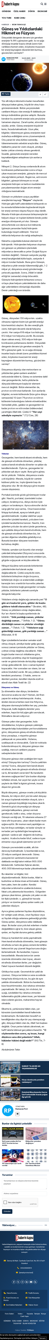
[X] (18, 1282)
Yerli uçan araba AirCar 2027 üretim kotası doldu (11, 1143)
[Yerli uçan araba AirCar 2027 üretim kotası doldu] (13, 1134)
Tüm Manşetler (34, 1298)
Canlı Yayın (24, 1316)
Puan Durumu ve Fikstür (11, 1299)
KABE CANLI (19, 18)
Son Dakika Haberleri (14, 1305)
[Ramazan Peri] (7, 1111)
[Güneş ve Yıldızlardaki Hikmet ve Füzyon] (24, 77)
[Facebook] (14, 1282)
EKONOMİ (42, 11)
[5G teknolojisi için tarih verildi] (13, 1156)
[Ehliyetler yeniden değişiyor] (36, 1134)
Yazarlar (30, 1314)
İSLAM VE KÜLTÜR (29, 1323)
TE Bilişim (30, 1330)
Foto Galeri (9, 1314)
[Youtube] (31, 1282)
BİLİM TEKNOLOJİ (19, 24)
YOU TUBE (6, 18)
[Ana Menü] (45, 4)
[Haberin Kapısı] (10, 4)
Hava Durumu (12, 1293)
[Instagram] (22, 1282)
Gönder (7, 1211)
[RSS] (35, 1282)
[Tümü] (46, 1225)
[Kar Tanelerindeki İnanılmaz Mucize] (36, 1156)
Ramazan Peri (21, 1109)
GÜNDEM (6, 11)
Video (20, 1314)
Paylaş (7, 94)
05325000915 (26, 1268)
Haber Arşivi (33, 1305)
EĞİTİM (41, 1321)
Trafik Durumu (33, 1293)
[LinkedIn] (27, 1282)
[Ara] (42, 4)
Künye (43, 1314)
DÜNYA (31, 11)
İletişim (37, 1314)
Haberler (5, 24)
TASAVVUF (17, 1323)
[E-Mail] (17, 1114)
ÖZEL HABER (19, 11)
